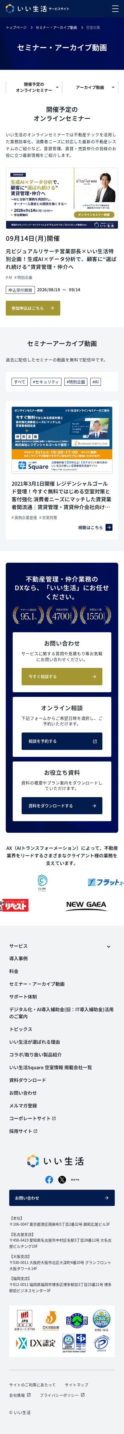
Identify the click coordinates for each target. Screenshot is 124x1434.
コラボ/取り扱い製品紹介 (35, 1054)
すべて (19, 382)
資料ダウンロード (27, 1079)
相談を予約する (43, 741)
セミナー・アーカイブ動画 (37, 983)
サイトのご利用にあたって (32, 1384)
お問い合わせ (27, 1198)
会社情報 (17, 1395)
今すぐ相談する (43, 676)
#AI (96, 382)
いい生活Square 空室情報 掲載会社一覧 (50, 1067)
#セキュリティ (46, 382)
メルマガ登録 (23, 1105)
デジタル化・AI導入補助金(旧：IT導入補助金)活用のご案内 (61, 1013)
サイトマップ (76, 1384)
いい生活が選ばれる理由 (34, 1041)
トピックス (20, 1028)
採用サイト (20, 1130)
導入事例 (18, 958)
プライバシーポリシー (59, 1395)
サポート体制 (23, 996)
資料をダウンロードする (51, 805)
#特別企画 (76, 382)
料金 (13, 970)
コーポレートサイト (30, 1118)
